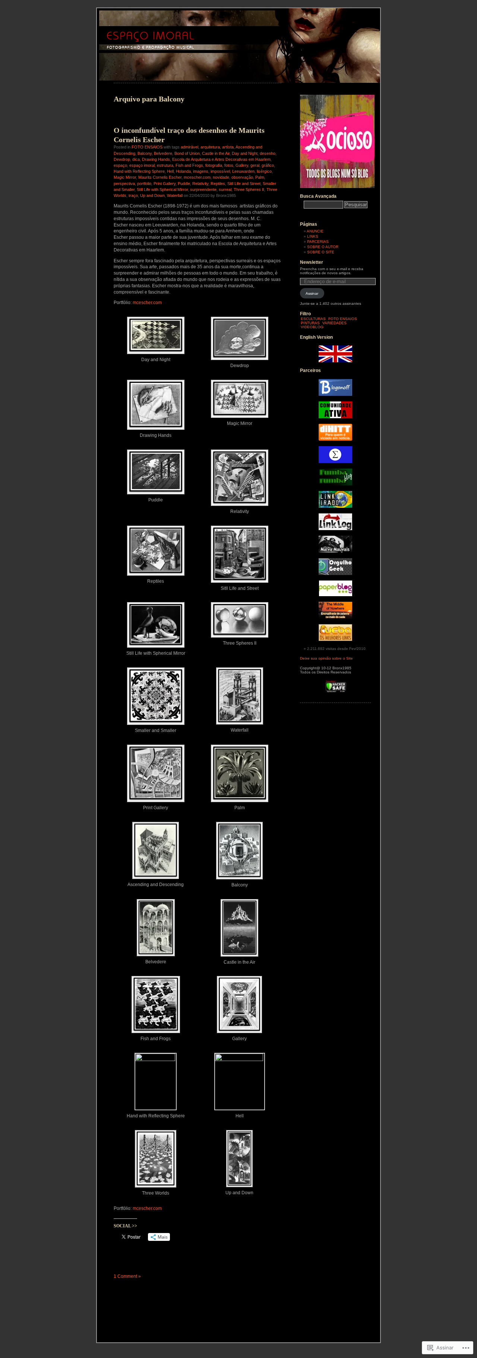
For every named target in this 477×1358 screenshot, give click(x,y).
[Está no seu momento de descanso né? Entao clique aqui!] (337, 187)
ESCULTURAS (313, 319)
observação (242, 177)
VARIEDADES (334, 323)
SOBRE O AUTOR (322, 247)
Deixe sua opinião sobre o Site (326, 658)
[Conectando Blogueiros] (335, 439)
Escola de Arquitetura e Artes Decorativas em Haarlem (221, 159)
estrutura (165, 165)
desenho (267, 153)
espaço (120, 165)
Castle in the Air (216, 153)
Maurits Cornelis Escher (159, 177)
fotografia (213, 165)
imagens (200, 171)
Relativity (200, 183)
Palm (259, 177)
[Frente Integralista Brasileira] (335, 462)
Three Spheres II (249, 189)
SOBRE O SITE (320, 252)
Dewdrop (122, 159)
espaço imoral (142, 165)
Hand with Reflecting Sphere (139, 171)
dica (136, 159)
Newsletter (311, 262)
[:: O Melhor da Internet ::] (335, 529)
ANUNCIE (315, 231)
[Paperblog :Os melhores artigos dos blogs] (335, 595)
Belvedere (163, 153)
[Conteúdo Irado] (335, 506)
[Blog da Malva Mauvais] (335, 551)
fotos (228, 165)
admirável (189, 147)
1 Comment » (127, 1276)
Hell (170, 171)
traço (133, 195)
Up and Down (152, 195)
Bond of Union (187, 153)
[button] (156, 338)
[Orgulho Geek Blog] (335, 574)
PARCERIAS (318, 242)
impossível (220, 171)
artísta (228, 147)
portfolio (144, 183)
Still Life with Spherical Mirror (162, 189)
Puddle (184, 183)
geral (254, 165)
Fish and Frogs (189, 165)
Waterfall (175, 195)
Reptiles (218, 183)
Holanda (183, 171)
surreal (225, 189)
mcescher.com (197, 177)
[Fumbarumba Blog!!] (335, 484)
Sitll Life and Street (243, 183)
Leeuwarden (243, 171)
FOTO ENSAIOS (147, 147)
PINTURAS (310, 323)
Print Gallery (165, 183)
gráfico (268, 165)
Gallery (242, 165)
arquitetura (210, 147)
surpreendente (203, 189)
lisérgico (264, 171)
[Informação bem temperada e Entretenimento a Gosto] (335, 394)
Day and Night (245, 153)
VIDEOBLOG (312, 327)
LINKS (312, 236)
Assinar (312, 293)
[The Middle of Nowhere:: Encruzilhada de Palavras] (335, 617)
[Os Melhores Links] (335, 640)
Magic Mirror (125, 177)
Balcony (145, 153)
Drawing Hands (156, 159)
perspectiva (124, 183)
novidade (221, 177)
